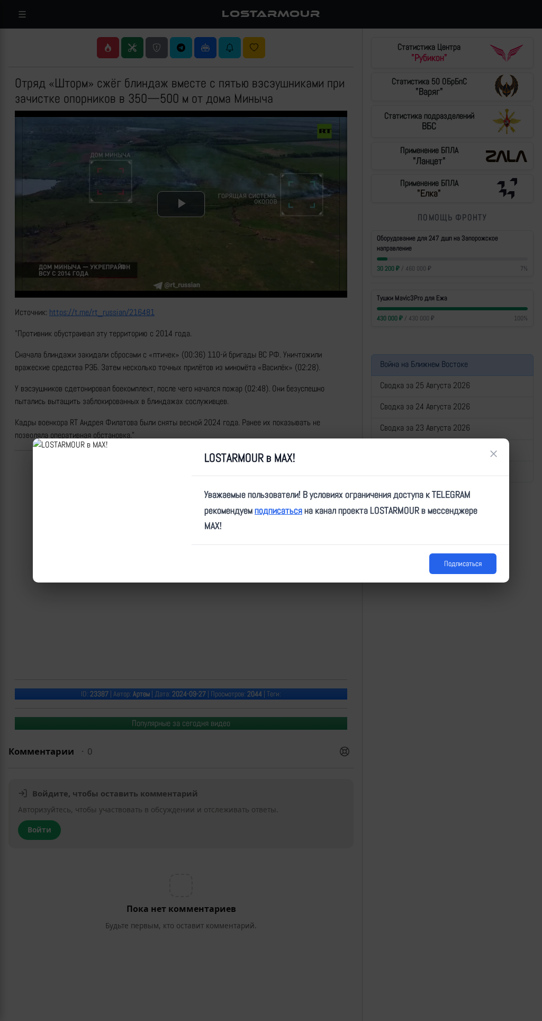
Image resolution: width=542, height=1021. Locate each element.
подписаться (278, 510)
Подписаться (463, 563)
